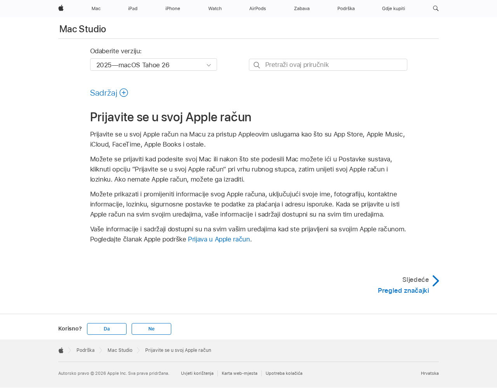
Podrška (85, 350)
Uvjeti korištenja (197, 373)
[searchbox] (328, 65)
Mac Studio (82, 29)
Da (107, 329)
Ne (151, 329)
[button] (436, 8)
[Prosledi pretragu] (257, 65)
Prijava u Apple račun (219, 239)
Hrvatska (430, 373)
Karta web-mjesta (239, 373)
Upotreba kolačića (284, 373)
